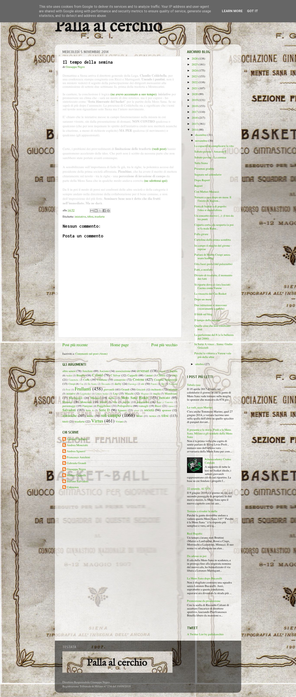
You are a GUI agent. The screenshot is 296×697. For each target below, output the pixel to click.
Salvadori (69, 410)
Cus (81, 383)
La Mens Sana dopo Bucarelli (204, 578)
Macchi (129, 393)
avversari (143, 370)
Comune (102, 380)
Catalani (149, 375)
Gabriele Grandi (76, 463)
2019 (195, 100)
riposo (171, 406)
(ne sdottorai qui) (155, 180)
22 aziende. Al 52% (198, 489)
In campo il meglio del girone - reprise (213, 247)
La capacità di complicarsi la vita (214, 146)
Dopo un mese (202, 299)
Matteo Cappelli (76, 475)
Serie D (104, 410)
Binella (80, 375)
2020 (195, 94)
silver (136, 410)
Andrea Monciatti (77, 445)
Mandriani (171, 393)
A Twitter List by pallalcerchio (205, 634)
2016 (195, 118)
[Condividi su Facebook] (104, 210)
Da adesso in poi (197, 556)
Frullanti (83, 388)
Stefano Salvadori (77, 481)
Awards (162, 371)
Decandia (105, 383)
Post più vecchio (164, 344)
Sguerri (122, 410)
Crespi (71, 383)
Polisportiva (124, 406)
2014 (195, 130)
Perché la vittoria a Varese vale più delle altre (212, 355)
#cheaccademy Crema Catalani (218, 461)
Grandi (125, 389)
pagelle (126, 402)
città (174, 375)
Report (198, 186)
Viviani (119, 421)
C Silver (116, 375)
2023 (195, 76)
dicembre (201, 135)
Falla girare (201, 234)
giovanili (109, 389)
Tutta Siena (201, 163)
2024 (195, 70)
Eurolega (132, 383)
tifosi (90, 216)
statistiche (69, 415)
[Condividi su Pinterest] (108, 210)
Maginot (145, 393)
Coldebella (73, 379)
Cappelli (132, 375)
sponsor (166, 410)
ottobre (200, 364)
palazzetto (143, 402)
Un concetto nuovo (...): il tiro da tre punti (214, 217)
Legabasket (85, 393)
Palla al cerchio (109, 26)
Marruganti (76, 398)
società (149, 410)
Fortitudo (173, 383)
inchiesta (156, 389)
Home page (119, 344)
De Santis (92, 383)
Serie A (90, 410)
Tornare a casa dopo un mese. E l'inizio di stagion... (212, 199)
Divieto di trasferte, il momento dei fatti (213, 277)
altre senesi (69, 371)
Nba (115, 402)
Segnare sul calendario (207, 174)
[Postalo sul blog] (96, 210)
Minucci (67, 402)
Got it (252, 11)
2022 (195, 82)
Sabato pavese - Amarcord (210, 151)
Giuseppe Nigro (76, 469)
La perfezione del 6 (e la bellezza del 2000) (214, 336)
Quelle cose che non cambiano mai (212, 327)
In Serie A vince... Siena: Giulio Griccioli (213, 345)
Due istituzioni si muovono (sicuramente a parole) (210, 306)
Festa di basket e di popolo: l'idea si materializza (210, 208)
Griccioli (140, 389)
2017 (195, 112)
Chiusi (161, 375)
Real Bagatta (194, 533)
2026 (195, 58)
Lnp (115, 393)
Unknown (73, 487)
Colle (86, 380)
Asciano (104, 371)
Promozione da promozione (203, 601)
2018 (195, 106)
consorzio (120, 380)
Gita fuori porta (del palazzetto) (213, 264)
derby (118, 384)
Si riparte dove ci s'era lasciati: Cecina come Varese (212, 286)
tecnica (152, 416)
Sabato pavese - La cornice (210, 157)
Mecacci (96, 398)
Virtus (97, 421)
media (111, 398)
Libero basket (102, 393)
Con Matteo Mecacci (206, 191)
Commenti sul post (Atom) (91, 354)
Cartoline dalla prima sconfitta (212, 240)
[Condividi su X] (100, 210)
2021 (195, 88)
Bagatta (173, 371)
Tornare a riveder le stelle (202, 511)
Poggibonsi (104, 406)
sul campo (111, 415)
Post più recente (75, 344)
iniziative (80, 216)
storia (90, 416)
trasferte (100, 216)
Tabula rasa (193, 385)
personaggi (69, 406)
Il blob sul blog (203, 314)
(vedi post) (159, 148)
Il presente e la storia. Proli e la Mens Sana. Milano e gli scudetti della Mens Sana (209, 433)
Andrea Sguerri (76, 451)
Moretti (103, 402)
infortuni (172, 389)
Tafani (139, 416)
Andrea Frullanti (77, 439)
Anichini (87, 371)
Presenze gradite (204, 169)
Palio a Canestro (165, 402)
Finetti (154, 383)
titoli (65, 421)
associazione (122, 371)
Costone (138, 379)
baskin (69, 375)
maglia (156, 393)
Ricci (158, 406)
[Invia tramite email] (92, 210)
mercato (164, 397)
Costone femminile (165, 380)
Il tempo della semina (207, 320)
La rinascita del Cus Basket (210, 294)
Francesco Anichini (78, 457)
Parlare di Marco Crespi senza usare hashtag (212, 256)
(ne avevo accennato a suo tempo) (133, 94)
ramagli (143, 406)
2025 (195, 64)
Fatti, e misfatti (203, 269)
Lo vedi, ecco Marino (199, 407)
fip (162, 383)
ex (142, 384)
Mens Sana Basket (134, 397)
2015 (195, 124)
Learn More (232, 11)
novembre (201, 141)
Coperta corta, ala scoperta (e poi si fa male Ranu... (214, 226)
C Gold (97, 375)
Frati (68, 389)
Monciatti (86, 402)
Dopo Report (202, 180)
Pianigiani (87, 406)
